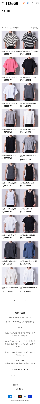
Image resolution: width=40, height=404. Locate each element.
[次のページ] (25, 300)
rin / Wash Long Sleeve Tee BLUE (28, 261)
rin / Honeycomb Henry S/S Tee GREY (28, 156)
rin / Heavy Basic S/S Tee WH (9, 235)
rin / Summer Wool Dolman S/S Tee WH (10, 288)
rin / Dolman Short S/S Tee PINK (10, 77)
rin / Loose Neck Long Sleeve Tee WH (28, 288)
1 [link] (14, 300)
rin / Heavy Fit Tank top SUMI (9, 183)
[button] (2, 3)
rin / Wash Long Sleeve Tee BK (9, 261)
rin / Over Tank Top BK (26, 209)
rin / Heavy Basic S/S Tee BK (27, 235)
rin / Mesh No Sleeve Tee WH (27, 129)
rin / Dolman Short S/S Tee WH (9, 103)
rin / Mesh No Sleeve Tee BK (9, 155)
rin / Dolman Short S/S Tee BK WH (29, 51)
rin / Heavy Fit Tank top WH (9, 209)
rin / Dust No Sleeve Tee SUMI (28, 103)
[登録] (29, 375)
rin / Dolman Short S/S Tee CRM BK (11, 51)
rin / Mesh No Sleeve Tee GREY (9, 129)
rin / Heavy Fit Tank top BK (27, 183)
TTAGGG (17, 400)
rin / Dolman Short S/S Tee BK (28, 77)
